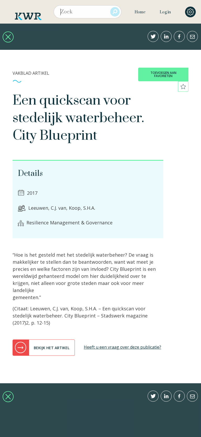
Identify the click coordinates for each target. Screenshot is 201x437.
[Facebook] (179, 36)
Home (140, 12)
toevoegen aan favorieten (163, 74)
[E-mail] (192, 36)
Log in (165, 12)
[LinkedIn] (166, 36)
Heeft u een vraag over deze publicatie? (122, 347)
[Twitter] (153, 36)
